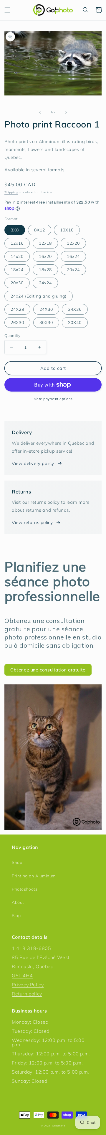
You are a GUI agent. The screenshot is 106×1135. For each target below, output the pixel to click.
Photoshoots (25, 889)
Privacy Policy (28, 985)
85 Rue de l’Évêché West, (41, 957)
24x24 (45, 283)
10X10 (67, 230)
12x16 (17, 243)
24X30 (46, 309)
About (18, 902)
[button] (7, 10)
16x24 (73, 256)
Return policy (27, 994)
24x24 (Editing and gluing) (39, 296)
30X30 (46, 322)
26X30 (17, 322)
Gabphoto (58, 1125)
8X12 (39, 230)
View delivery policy (33, 463)
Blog (16, 915)
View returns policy (32, 522)
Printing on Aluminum (34, 876)
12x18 (45, 243)
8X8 (15, 230)
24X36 (75, 309)
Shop (17, 862)
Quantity (12, 335)
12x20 (73, 243)
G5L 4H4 (22, 975)
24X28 (17, 309)
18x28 (45, 269)
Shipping (11, 192)
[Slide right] (65, 112)
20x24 (73, 269)
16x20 (45, 256)
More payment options (53, 399)
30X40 (75, 322)
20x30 (17, 283)
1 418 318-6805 (31, 948)
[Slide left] (40, 112)
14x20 (17, 256)
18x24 (17, 269)
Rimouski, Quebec (32, 966)
